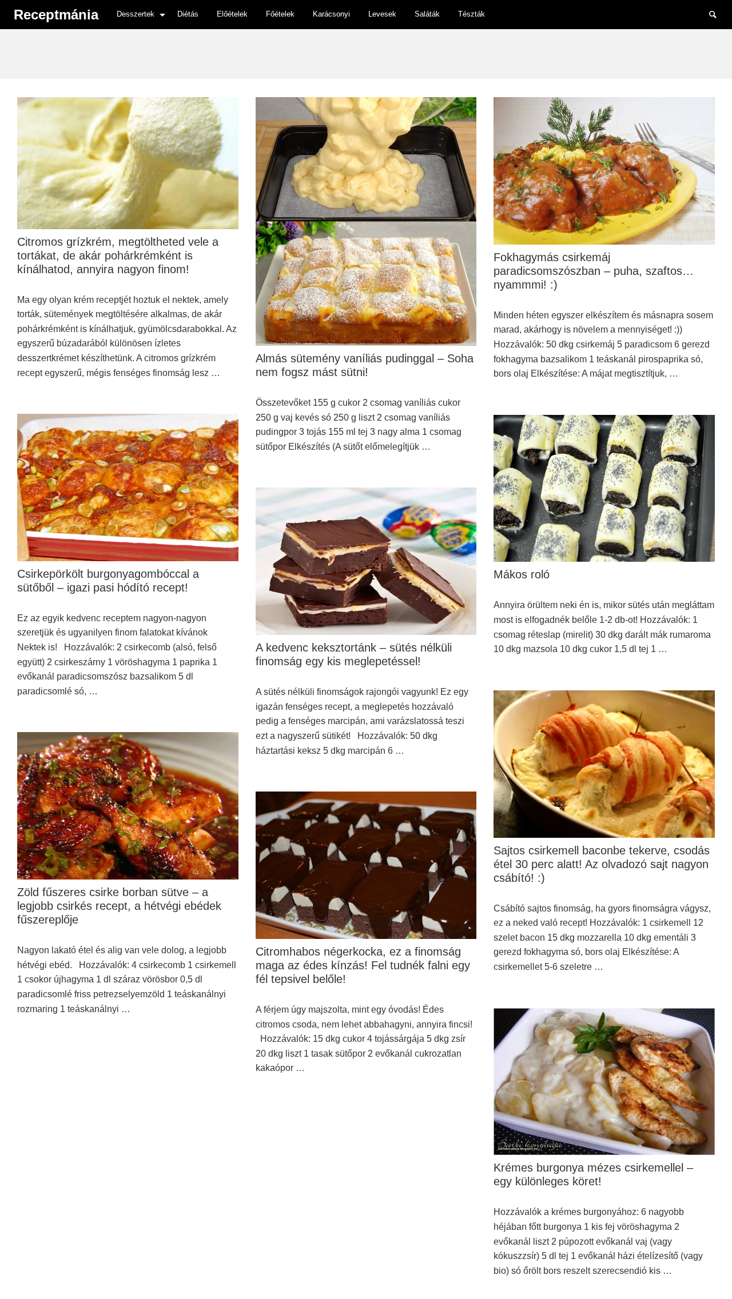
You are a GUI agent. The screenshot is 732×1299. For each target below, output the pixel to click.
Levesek (382, 14)
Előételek (232, 14)
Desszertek (135, 14)
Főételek (280, 14)
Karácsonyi (331, 14)
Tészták (471, 14)
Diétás (187, 14)
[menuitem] (138, 15)
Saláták (427, 14)
